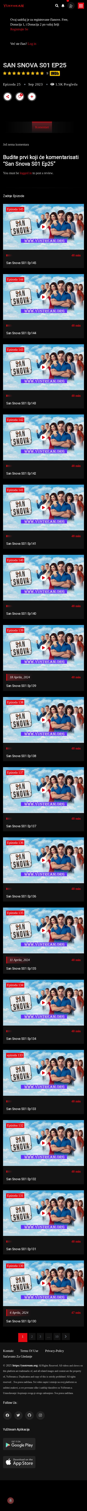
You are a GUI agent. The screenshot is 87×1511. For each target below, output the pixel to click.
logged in (26, 173)
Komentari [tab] (42, 127)
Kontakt (8, 1351)
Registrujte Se (19, 29)
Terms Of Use (29, 1351)
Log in (32, 43)
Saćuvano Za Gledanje (17, 1356)
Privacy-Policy (54, 1351)
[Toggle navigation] (81, 6)
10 (56, 1336)
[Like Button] (20, 97)
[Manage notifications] (10, 1500)
